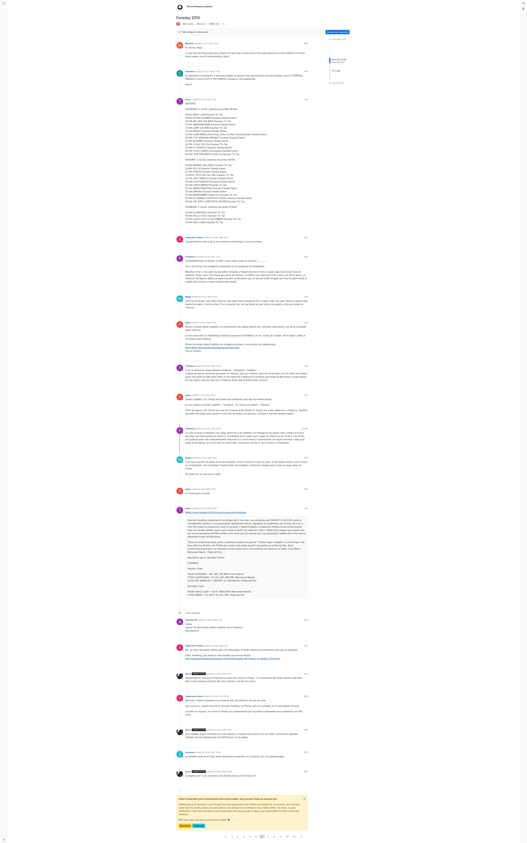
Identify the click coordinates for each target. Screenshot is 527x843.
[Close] (304, 799)
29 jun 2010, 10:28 (221, 696)
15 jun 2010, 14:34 (209, 297)
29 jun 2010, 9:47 (220, 646)
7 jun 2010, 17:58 (212, 71)
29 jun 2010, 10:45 (224, 771)
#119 (306, 458)
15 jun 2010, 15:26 (213, 429)
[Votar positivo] (290, 63)
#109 (306, 43)
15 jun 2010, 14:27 (212, 257)
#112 (306, 237)
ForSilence (190, 257)
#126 (306, 730)
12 (287, 836)
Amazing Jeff (191, 620)
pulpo (187, 322)
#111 (306, 99)
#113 (306, 257)
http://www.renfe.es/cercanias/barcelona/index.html (212, 347)
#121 (306, 508)
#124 (306, 674)
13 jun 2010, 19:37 (220, 237)
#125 (306, 696)
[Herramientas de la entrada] (305, 63)
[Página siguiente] (301, 837)
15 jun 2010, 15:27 (209, 458)
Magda (188, 297)
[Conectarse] (523, 3)
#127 (306, 752)
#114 (306, 297)
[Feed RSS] (224, 23)
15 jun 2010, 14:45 (213, 366)
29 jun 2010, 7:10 (215, 620)
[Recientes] (3, 3)
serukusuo (189, 752)
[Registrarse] (523, 9)
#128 (306, 771)
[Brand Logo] (181, 6)
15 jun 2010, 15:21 (208, 395)
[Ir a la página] (280, 837)
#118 (306, 429)
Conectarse (199, 826)
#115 (306, 322)
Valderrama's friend (194, 237)
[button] (3, 840)
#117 (306, 395)
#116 (306, 366)
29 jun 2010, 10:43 (213, 752)
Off (178, 24)
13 (294, 836)
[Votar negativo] (300, 63)
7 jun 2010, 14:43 (211, 43)
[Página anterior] (225, 837)
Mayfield (189, 43)
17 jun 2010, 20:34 (209, 508)
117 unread (336, 71)
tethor (188, 99)
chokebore (190, 71)
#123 (306, 646)
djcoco (188, 674)
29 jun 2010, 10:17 (223, 674)
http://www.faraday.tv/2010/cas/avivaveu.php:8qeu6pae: (217, 512)
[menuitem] (523, 3)
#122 (306, 620)
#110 (306, 71)
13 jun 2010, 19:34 (208, 99)
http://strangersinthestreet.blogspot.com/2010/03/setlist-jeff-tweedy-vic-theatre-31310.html (232, 658)
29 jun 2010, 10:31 (223, 730)
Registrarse (185, 826)
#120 (306, 489)
